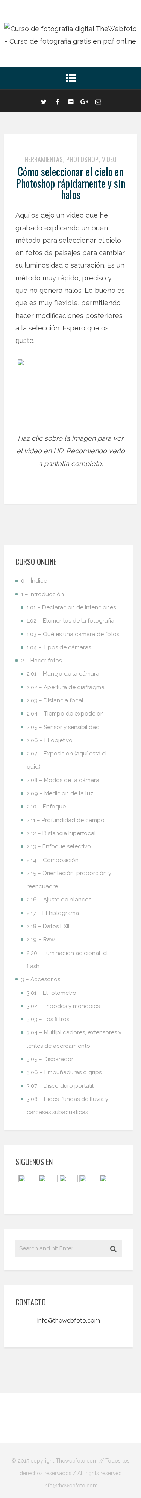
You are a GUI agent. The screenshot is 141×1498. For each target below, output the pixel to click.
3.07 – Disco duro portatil (60, 1085)
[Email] (98, 101)
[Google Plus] (84, 101)
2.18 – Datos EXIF (49, 926)
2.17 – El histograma (53, 913)
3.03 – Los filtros (48, 1019)
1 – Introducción (42, 594)
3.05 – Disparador (50, 1059)
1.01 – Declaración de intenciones (71, 607)
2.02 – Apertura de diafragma (66, 687)
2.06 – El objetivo (50, 740)
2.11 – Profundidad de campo (66, 820)
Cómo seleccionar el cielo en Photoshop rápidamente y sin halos (70, 183)
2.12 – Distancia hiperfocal (61, 833)
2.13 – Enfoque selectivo (59, 846)
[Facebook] (57, 101)
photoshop (82, 159)
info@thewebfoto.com (68, 1320)
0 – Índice (34, 580)
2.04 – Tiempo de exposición (65, 713)
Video (109, 159)
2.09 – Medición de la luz (60, 793)
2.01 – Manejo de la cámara (63, 673)
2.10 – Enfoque (46, 806)
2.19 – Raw (41, 939)
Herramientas (43, 159)
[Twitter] (44, 101)
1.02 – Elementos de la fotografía (70, 620)
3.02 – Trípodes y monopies (63, 1006)
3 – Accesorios (40, 979)
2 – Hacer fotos (41, 660)
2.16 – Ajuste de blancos (59, 899)
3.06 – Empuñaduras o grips (64, 1072)
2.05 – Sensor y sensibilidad (63, 727)
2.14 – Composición (53, 860)
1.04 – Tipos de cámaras (59, 647)
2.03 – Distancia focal (55, 700)
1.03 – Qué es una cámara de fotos (73, 634)
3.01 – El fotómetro (51, 993)
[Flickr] (71, 101)
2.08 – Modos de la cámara (63, 780)
